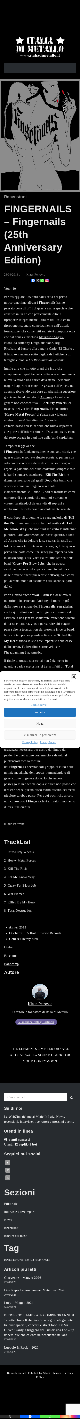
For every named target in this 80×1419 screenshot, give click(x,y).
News (8, 1219)
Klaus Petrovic (35, 274)
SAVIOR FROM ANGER (37, 1260)
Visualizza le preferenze (40, 735)
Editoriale (11, 1203)
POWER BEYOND (13, 1260)
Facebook (11, 955)
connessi (17, 1139)
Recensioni (15, 196)
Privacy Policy (30, 742)
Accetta (40, 712)
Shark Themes (52, 1373)
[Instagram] (47, 280)
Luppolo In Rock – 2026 (21, 1347)
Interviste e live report (19, 1211)
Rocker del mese (15, 1235)
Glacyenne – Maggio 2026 (22, 1277)
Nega (40, 723)
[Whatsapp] (42, 280)
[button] (74, 676)
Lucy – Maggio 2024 (18, 1302)
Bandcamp (11, 964)
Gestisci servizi (39, 704)
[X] (38, 280)
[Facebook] (33, 280)
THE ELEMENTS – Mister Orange (40, 1049)
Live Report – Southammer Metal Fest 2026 (34, 1290)
